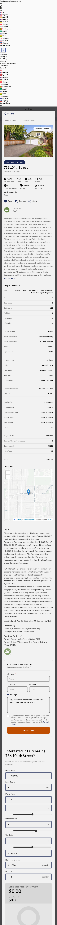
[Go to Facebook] (1, 3)
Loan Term (10, 782)
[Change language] (2, 12)
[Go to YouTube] (1, 8)
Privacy (13, 724)
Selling (2, 56)
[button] (28, 492)
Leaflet (18, 520)
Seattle (14, 121)
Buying (2, 54)
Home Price (10, 770)
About (2, 61)
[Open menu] (1, 105)
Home (6, 121)
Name (13, 674)
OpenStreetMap (29, 520)
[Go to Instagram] (1, 5)
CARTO (49, 520)
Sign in (8, 45)
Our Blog (3, 59)
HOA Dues (10, 872)
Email (34, 684)
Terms (45, 722)
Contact (3, 68)
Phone (13, 684)
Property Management (8, 63)
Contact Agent (28, 730)
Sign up (2, 45)
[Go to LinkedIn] (1, 10)
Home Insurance (12, 860)
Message (13, 695)
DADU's (3, 66)
